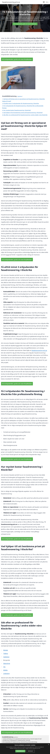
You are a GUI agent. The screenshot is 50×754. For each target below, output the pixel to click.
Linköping (6, 673)
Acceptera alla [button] (20, 751)
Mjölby (5, 670)
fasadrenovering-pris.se (39, 350)
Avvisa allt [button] (30, 751)
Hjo (4, 667)
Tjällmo (5, 653)
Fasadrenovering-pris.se (11, 2)
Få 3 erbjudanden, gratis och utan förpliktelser (25, 24)
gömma (20, 96)
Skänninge (6, 663)
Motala (5, 650)
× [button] (48, 744)
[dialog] (25, 748)
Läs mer (38, 748)
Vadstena (6, 657)
